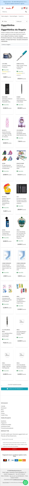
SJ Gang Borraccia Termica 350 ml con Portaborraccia (7, 167)
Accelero (22, 482)
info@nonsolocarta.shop (19, 479)
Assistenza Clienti (5, 426)
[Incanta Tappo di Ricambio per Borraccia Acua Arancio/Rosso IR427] (7, 188)
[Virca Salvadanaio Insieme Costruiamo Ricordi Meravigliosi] (22, 355)
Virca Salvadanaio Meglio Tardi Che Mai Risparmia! (6, 366)
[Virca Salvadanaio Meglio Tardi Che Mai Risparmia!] (7, 355)
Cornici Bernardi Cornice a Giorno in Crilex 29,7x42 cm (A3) (21, 267)
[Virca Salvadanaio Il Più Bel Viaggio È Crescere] (22, 321)
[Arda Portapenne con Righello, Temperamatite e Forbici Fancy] (22, 288)
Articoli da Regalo (13, 16)
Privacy (3, 413)
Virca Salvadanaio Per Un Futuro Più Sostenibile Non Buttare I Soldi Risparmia (21, 235)
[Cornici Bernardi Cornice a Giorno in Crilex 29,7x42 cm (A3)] (22, 255)
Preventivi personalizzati (7, 428)
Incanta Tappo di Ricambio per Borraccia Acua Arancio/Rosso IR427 (6, 202)
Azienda (3, 406)
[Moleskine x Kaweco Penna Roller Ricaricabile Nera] (7, 89)
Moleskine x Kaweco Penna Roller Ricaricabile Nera (7, 100)
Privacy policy (9, 442)
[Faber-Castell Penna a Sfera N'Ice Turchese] (22, 55)
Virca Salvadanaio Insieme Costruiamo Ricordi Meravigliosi (21, 366)
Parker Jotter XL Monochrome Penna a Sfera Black (21, 100)
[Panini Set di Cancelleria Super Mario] (22, 155)
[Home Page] (9, 7)
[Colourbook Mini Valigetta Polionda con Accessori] (7, 288)
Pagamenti (3, 423)
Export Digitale (6, 482)
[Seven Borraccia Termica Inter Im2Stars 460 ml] (7, 222)
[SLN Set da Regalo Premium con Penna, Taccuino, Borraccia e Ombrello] (22, 188)
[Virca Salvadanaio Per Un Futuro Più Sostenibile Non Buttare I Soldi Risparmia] (22, 222)
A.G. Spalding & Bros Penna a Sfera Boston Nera (7, 335)
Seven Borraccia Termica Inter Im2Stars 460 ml (6, 233)
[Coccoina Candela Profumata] (7, 55)
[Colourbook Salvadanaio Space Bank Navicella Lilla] (22, 122)
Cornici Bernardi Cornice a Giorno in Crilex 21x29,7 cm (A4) (6, 267)
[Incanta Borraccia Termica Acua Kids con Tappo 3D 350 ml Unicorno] (7, 122)
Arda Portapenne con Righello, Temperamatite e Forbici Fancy (21, 301)
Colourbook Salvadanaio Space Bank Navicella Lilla (21, 133)
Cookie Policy (4, 415)
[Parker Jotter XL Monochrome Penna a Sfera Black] (22, 89)
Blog (2, 410)
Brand (2, 411)
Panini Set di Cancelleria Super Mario (21, 167)
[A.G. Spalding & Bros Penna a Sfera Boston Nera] (7, 321)
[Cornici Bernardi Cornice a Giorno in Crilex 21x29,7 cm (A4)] (7, 255)
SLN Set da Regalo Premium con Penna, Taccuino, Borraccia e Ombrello (22, 201)
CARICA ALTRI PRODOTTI (15, 389)
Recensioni (3, 408)
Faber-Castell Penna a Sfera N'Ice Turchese (22, 67)
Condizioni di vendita (6, 424)
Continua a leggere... (6, 44)
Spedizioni (3, 421)
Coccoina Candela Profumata (6, 66)
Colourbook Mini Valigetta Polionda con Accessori (6, 300)
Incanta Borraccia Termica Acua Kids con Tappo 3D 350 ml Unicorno (7, 134)
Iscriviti (14, 449)
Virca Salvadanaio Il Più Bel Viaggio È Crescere (21, 333)
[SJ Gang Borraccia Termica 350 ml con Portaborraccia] (7, 155)
